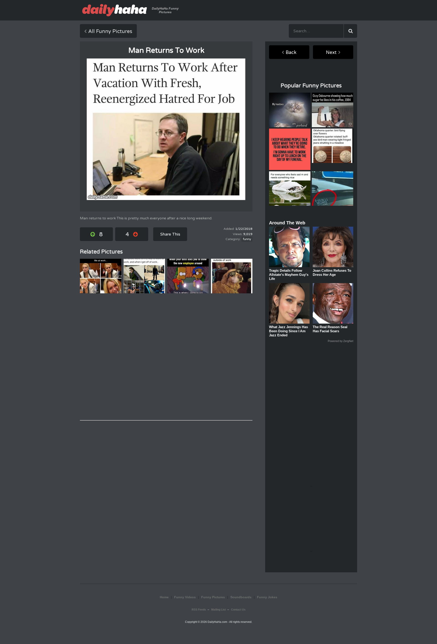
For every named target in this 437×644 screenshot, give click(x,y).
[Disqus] (166, 357)
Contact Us (238, 609)
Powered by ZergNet (340, 341)
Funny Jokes (267, 597)
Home (164, 597)
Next (331, 52)
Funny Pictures (213, 597)
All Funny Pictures (110, 31)
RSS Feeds (199, 609)
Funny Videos (185, 597)
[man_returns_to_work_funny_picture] (166, 129)
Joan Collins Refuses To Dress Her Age (332, 272)
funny (247, 239)
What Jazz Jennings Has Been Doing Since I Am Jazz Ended (288, 331)
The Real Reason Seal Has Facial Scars (330, 329)
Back (291, 52)
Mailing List (218, 609)
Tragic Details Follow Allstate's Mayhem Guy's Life (288, 275)
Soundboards (241, 597)
